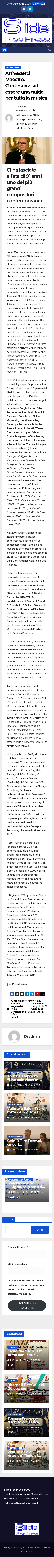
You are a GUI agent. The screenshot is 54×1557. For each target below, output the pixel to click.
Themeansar (27, 1551)
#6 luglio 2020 (24, 119)
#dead (37, 119)
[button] (49, 49)
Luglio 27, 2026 (19, 1360)
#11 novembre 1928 (27, 115)
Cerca (9, 1219)
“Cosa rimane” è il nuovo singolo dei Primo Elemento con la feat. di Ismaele (18, 1009)
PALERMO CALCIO (16, 1179)
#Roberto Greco (25, 128)
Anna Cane (34, 1085)
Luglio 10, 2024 (20, 1192)
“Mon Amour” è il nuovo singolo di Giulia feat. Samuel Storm (36, 1006)
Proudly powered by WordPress (18, 1547)
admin (23, 106)
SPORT (29, 1179)
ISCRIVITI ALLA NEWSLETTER (27, 1305)
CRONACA (12, 1347)
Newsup (45, 1547)
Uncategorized (13, 67)
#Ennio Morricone (26, 123)
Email (17, 1263)
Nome (18, 1247)
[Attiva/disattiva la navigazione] (27, 50)
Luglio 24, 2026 (19, 1394)
